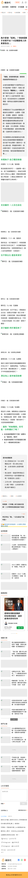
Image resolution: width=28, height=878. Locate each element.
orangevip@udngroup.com (15, 864)
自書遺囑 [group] (17, 12)
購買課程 (17, 2)
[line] (21, 860)
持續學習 (13, 7)
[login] (22, 2)
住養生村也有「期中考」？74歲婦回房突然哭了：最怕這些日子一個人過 (19, 673)
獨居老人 (5, 496)
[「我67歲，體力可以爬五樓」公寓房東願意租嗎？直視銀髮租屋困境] (5, 653)
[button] (25, 2)
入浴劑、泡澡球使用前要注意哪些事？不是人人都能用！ (19, 547)
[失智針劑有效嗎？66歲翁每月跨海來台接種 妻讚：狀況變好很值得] (5, 702)
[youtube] (24, 860)
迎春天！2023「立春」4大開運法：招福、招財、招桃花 (19, 576)
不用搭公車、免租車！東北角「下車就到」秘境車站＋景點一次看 (19, 759)
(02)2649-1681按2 (12, 866)
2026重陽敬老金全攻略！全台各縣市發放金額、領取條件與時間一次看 (19, 730)
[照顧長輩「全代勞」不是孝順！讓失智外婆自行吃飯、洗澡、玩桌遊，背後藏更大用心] (5, 683)
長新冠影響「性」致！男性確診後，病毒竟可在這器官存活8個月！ (19, 538)
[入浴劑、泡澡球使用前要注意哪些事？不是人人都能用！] (5, 547)
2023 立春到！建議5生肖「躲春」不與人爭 (19, 566)
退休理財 (5, 7)
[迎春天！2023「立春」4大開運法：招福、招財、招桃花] (5, 576)
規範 (2, 803)
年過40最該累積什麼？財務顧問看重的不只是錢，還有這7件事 (19, 712)
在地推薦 (21, 7)
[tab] (11, 633)
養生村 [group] (4, 12)
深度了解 (20, 628)
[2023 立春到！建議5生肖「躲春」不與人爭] (5, 567)
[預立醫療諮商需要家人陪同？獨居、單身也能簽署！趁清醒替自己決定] (5, 644)
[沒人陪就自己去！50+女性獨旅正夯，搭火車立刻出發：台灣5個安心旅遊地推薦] (5, 739)
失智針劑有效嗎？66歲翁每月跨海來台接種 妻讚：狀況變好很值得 (19, 702)
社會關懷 (19, 496)
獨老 (12, 496)
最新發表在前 (22, 810)
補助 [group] (24, 12)
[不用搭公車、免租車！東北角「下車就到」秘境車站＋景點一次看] (5, 759)
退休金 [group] (10, 12)
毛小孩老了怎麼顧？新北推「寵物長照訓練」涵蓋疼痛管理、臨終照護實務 (19, 769)
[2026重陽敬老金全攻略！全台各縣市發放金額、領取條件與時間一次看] (5, 730)
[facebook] (18, 860)
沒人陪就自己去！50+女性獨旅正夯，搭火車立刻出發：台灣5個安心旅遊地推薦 (19, 739)
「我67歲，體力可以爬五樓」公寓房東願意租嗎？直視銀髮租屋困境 (19, 653)
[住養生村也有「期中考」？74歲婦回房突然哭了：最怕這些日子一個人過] (5, 673)
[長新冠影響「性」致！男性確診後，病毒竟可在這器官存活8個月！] (5, 538)
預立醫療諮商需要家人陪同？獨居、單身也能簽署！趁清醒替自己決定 (19, 644)
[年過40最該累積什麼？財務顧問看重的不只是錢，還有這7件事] (5, 712)
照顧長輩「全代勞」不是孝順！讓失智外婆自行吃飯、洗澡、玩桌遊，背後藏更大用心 (19, 683)
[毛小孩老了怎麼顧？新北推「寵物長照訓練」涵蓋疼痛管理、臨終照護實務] (5, 769)
